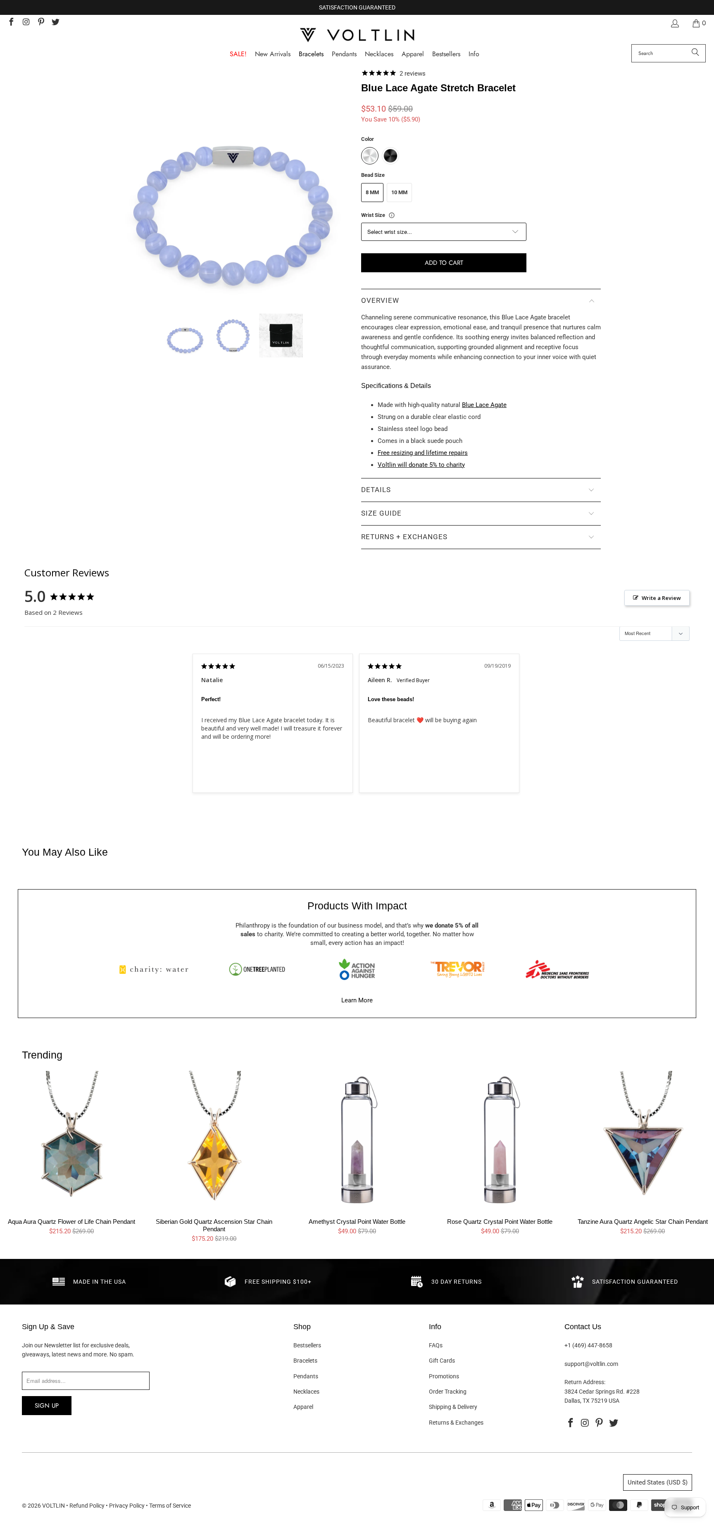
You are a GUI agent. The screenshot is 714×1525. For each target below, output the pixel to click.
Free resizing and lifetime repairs (423, 453)
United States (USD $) (658, 1482)
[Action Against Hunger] (357, 969)
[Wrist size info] (391, 215)
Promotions (444, 1376)
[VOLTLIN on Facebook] (10, 23)
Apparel (303, 1407)
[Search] (695, 53)
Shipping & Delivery (453, 1407)
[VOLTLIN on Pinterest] (40, 23)
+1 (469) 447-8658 (588, 1345)
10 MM (399, 192)
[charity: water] (156, 969)
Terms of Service (170, 1505)
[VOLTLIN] (357, 35)
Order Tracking (447, 1391)
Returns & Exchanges (456, 1422)
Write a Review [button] (661, 598)
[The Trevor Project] (457, 969)
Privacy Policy (127, 1505)
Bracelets (305, 1360)
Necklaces (306, 1391)
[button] (474, 54)
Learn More (357, 1000)
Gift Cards (442, 1360)
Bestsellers (307, 1345)
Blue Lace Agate (484, 405)
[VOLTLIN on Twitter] (55, 23)
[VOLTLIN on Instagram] (25, 23)
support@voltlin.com (591, 1364)
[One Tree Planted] (257, 969)
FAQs (436, 1345)
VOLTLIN (53, 1505)
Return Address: (584, 1382)
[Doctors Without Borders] (557, 969)
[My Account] (674, 23)
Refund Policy (87, 1505)
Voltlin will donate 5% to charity (421, 465)
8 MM (372, 192)
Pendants (305, 1376)
